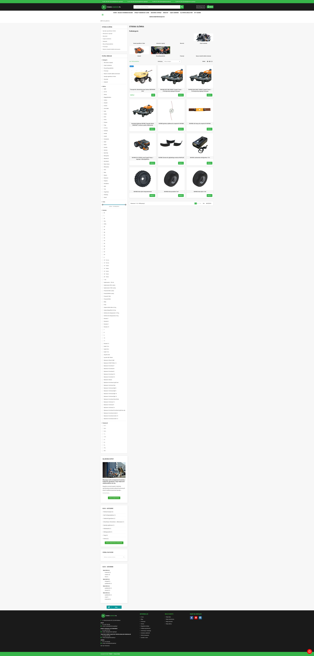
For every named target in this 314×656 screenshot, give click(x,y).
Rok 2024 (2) (106, 586)
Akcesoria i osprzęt (108, 62)
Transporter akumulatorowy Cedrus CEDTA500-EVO (142, 90)
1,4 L (105, 436)
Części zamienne (108, 65)
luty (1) (106, 576)
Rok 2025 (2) (106, 579)
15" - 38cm (106, 268)
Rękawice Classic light (109, 360)
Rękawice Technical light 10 (110, 393)
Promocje (106, 70)
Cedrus (105, 100)
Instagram (200, 617)
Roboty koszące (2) (108, 511)
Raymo (105, 175)
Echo (105, 116)
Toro (105, 189)
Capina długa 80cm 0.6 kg (110, 310)
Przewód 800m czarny (109, 293)
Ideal (105, 141)
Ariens (105, 94)
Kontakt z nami (144, 637)
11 (104, 340)
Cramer (105, 105)
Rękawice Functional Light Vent (111, 382)
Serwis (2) (106, 538)
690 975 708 (156, 1)
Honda (105, 133)
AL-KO (105, 91)
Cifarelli (105, 102)
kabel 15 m (106, 352)
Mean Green (106, 164)
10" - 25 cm (106, 260)
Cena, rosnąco (167, 61)
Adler (105, 89)
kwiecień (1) (108, 572)
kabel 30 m (106, 349)
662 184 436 (106, 1)
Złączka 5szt (107, 354)
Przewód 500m (107, 299)
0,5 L (105, 431)
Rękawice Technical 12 (109, 402)
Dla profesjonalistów (108, 68)
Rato (105, 172)
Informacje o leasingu (146, 630)
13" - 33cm (106, 265)
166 (203, 203)
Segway (106, 180)
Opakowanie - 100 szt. (109, 282)
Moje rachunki (169, 621)
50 (104, 235)
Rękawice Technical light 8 (110, 388)
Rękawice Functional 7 (109, 365)
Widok (203, 61)
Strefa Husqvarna (145, 635)
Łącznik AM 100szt (108, 357)
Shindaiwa (106, 183)
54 (104, 240)
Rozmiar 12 (106, 343)
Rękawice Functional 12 (109, 377)
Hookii (105, 136)
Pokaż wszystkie (114, 498)
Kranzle (105, 147)
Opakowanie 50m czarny (109, 285)
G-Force (106, 128)
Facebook (191, 617)
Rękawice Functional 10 (109, 374)
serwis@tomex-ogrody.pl (142, 1)
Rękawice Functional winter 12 (111, 418)
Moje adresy (169, 623)
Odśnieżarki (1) (107, 528)
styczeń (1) (107, 590)
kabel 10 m (106, 346)
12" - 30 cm (106, 262)
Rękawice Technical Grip (109, 385)
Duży (105, 304)
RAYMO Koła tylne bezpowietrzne (143, 191)
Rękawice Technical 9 (109, 404)
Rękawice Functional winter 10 (111, 415)
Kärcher (105, 150)
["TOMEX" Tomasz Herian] (111, 6)
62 (104, 251)
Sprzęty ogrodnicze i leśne (110, 76)
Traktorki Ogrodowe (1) (109, 518)
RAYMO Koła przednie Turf (171, 191)
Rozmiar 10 (106, 326)
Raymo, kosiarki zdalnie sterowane (112, 73)
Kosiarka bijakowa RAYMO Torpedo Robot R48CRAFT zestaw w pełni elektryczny (142, 124)
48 (104, 232)
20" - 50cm (106, 276)
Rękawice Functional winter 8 (110, 413)
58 (104, 246)
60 (104, 249)
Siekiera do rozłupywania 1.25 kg (111, 313)
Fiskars (105, 122)
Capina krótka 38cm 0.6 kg (110, 307)
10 (104, 338)
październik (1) (108, 583)
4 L (104, 442)
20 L (105, 450)
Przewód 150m (107, 296)
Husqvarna (106, 139)
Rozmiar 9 (106, 324)
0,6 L (105, 428)
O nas (142, 617)
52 (104, 237)
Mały (105, 301)
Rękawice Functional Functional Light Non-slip (114, 410)
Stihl (105, 186)
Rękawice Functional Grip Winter (111, 399)
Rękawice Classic (108, 379)
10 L (105, 447)
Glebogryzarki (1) (107, 532)
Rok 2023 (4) (106, 593)
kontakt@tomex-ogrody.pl (117, 1)
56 (104, 243)
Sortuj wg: (160, 61)
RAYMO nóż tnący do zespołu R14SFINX (200, 123)
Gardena (106, 130)
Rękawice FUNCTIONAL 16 (110, 363)
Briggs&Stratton (107, 97)
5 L (104, 445)
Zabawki (106, 82)
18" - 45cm (106, 274)
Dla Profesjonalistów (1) (109, 515)
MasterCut (106, 158)
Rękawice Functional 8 (109, 368)
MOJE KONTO (169, 614)
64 (104, 254)
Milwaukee (106, 166)
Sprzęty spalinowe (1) (108, 525)
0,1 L (105, 425)
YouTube (196, 617)
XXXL (105, 224)
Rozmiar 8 (106, 321)
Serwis (142, 623)
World (105, 197)
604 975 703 (179, 1)
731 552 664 (131, 1)
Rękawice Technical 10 (109, 407)
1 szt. (105, 279)
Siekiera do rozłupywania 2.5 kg (111, 315)
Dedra (105, 114)
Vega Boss (106, 191)
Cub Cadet (106, 108)
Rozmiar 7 (106, 318)
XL (104, 218)
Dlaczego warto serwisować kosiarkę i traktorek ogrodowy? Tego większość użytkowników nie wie (114, 481)
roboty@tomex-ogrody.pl (189, 1)
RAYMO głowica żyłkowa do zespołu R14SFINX (171, 123)
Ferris (105, 119)
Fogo (105, 125)
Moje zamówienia (170, 619)
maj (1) (106, 597)
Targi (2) (105, 535)
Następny (209, 203)
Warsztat (106, 79)
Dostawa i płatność (145, 633)
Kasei (105, 144)
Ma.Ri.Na (106, 153)
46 (104, 229)
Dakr (105, 111)
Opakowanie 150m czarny (110, 288)
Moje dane (168, 617)
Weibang (106, 194)
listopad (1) (107, 581)
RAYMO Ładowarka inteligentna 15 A (200, 157)
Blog (142, 619)
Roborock (106, 178)
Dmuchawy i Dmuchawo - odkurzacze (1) (113, 521)
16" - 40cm (106, 271)
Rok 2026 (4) (106, 570)
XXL (105, 221)
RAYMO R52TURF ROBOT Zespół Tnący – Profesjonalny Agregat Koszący (171, 90)
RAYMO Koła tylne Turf (200, 191)
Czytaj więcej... (106, 493)
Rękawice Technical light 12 (110, 396)
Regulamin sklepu (145, 626)
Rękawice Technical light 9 (110, 390)
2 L (104, 439)
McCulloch (106, 161)
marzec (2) (107, 574)
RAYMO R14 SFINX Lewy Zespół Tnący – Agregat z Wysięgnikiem (142, 158)
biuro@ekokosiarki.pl (166, 1)
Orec (105, 169)
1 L (104, 434)
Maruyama (106, 155)
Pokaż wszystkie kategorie (114, 542)
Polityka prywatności (145, 628)
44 (104, 226)
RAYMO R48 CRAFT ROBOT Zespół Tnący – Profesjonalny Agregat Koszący (199, 90)
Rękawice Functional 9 (109, 371)
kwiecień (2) (108, 599)
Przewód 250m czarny (109, 290)
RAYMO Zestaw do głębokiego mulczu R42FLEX (171, 157)
